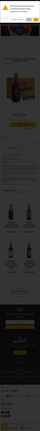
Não (29, 19)
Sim (36, 19)
